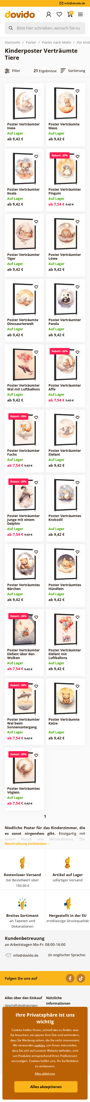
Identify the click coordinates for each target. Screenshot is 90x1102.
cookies (40, 1045)
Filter (16, 70)
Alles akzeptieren (46, 1086)
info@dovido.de (25, 955)
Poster (31, 42)
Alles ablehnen (45, 1074)
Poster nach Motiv (56, 42)
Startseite (12, 42)
